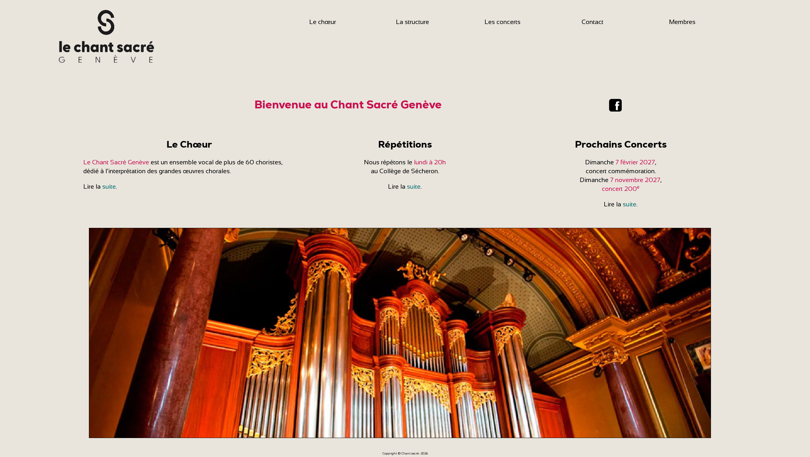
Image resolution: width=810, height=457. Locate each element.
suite (109, 186)
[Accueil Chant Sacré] (105, 35)
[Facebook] (615, 104)
